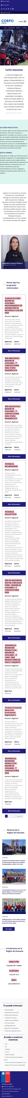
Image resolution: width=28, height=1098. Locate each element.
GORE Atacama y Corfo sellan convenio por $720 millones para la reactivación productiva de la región (13, 921)
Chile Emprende (9, 1010)
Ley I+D (7, 1052)
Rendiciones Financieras (11, 1015)
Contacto (24, 28)
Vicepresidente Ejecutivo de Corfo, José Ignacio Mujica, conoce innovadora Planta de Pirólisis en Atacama (14, 891)
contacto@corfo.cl (7, 1096)
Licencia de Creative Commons (10, 1091)
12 (14, 816)
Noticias (18, 28)
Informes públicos (10, 1023)
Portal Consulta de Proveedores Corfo (15, 1062)
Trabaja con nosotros (11, 1018)
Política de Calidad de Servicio (13, 1031)
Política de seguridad (8, 1086)
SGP (6, 1044)
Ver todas (9, 929)
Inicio (5, 28)
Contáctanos (6, 5)
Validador (7, 1049)
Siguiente (19, 816)
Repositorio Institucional (11, 1028)
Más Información (14, 351)
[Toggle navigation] (22, 21)
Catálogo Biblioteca (10, 1025)
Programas (11, 28)
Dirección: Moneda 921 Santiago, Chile (11, 1089)
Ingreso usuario (6, 12)
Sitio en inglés (6, 1)
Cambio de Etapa (9, 1054)
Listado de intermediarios (12, 1020)
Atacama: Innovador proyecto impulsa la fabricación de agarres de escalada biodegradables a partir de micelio (13, 862)
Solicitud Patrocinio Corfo (12, 1012)
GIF (6, 1047)
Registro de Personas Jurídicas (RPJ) (15, 1065)
